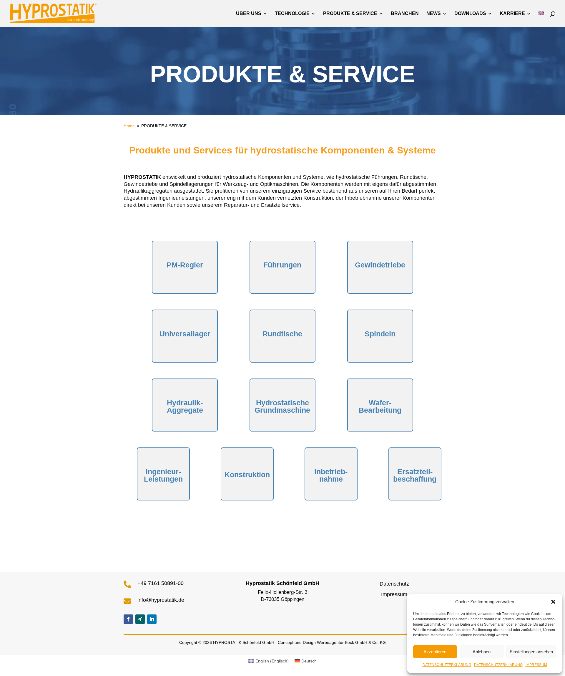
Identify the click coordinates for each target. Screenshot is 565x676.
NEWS (433, 13)
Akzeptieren (434, 651)
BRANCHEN (405, 13)
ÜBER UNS (248, 13)
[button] (553, 602)
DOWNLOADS (470, 13)
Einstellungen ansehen (531, 651)
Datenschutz (394, 584)
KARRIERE (512, 13)
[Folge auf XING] (140, 619)
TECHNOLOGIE (292, 13)
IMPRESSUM (536, 665)
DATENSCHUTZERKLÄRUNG (447, 665)
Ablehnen (482, 651)
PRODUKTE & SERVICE (350, 13)
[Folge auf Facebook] (128, 619)
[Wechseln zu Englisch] (541, 19)
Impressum (394, 594)
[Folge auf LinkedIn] (152, 619)
